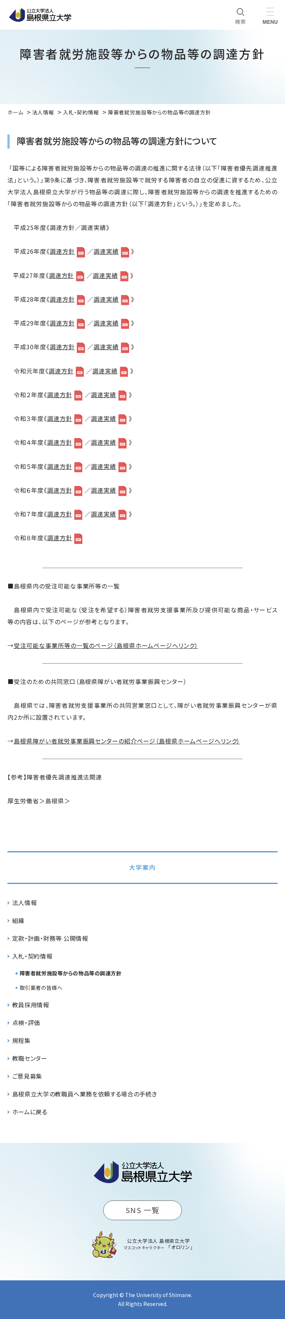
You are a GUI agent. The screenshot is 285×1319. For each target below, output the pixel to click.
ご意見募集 (27, 1076)
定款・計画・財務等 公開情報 (50, 938)
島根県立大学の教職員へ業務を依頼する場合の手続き (84, 1093)
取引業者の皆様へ (41, 987)
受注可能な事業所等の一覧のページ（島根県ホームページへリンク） (106, 645)
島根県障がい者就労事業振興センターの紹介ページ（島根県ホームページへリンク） (127, 740)
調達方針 (62, 251)
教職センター (30, 1058)
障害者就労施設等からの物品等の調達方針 (71, 973)
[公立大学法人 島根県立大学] (40, 15)
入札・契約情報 (32, 956)
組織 (18, 920)
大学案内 (142, 867)
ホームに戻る (30, 1111)
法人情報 (24, 902)
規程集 (21, 1040)
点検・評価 (26, 1022)
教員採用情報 (30, 1004)
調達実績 (106, 251)
